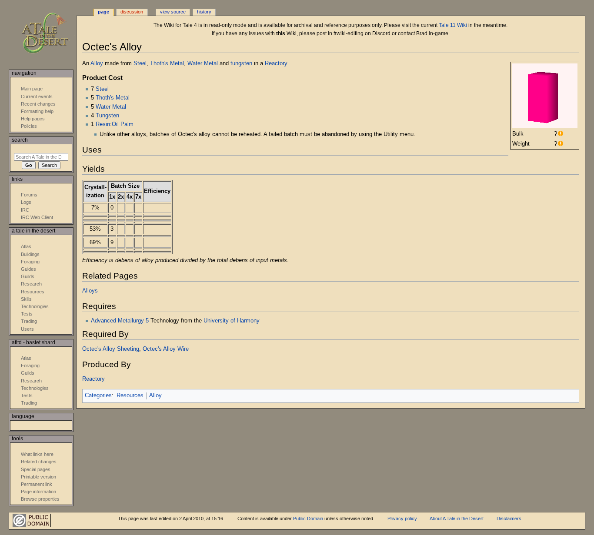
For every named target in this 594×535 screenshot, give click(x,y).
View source (173, 11)
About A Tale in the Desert (457, 518)
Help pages (33, 118)
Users (27, 329)
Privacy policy (402, 518)
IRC (25, 210)
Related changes (39, 461)
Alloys (90, 291)
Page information (38, 491)
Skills (26, 299)
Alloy (96, 63)
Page (103, 11)
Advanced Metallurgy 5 (120, 321)
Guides (28, 269)
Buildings (30, 254)
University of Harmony (232, 321)
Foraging (30, 261)
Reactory (276, 63)
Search (20, 140)
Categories (98, 395)
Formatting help (37, 111)
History (204, 11)
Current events (37, 96)
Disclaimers (509, 518)
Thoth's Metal (167, 63)
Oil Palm (122, 124)
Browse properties (40, 499)
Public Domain (308, 518)
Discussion (131, 11)
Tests (27, 313)
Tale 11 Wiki (453, 25)
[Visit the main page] (51, 33)
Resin (103, 124)
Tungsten (107, 116)
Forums (29, 194)
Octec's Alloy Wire (166, 349)
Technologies (35, 306)
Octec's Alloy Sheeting (110, 349)
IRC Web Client (37, 217)
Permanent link (36, 484)
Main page (32, 88)
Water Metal (202, 63)
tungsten (241, 63)
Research (31, 283)
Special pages (35, 469)
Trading (29, 321)
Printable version (38, 476)
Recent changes (38, 103)
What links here (37, 454)
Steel (140, 63)
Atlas (26, 246)
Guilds (27, 276)
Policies (29, 126)
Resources (130, 395)
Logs (26, 202)
